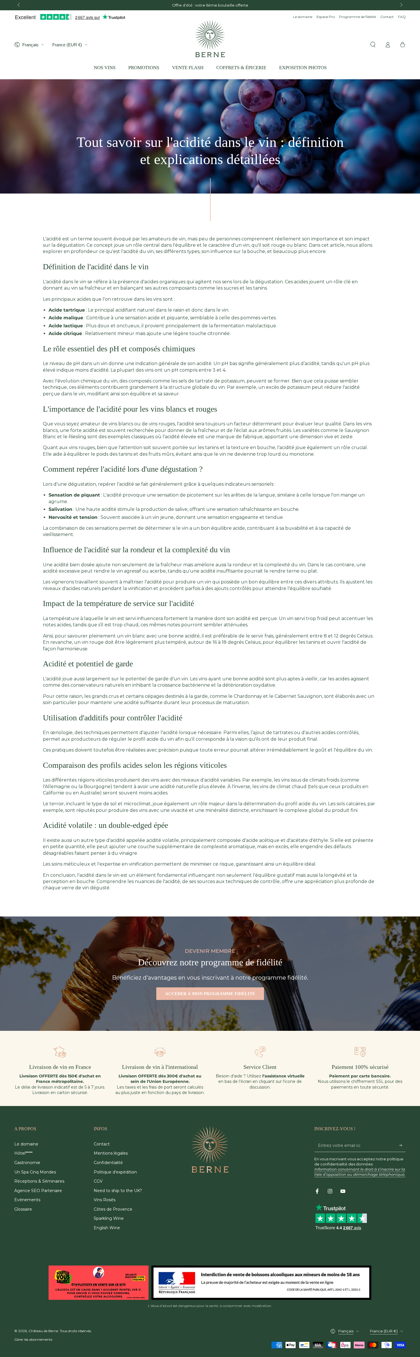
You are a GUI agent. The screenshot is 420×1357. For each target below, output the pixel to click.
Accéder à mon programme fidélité (210, 993)
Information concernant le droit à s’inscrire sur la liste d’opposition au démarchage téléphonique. (359, 1172)
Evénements (27, 1199)
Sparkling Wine (109, 1218)
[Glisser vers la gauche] (19, 5)
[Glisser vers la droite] (401, 5)
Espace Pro (326, 17)
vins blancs (121, 424)
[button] (372, 44)
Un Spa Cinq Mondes (35, 1172)
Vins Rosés (104, 1199)
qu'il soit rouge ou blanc (279, 245)
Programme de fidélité (357, 17)
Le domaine (302, 17)
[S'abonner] (402, 1145)
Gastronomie (27, 1162)
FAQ (402, 17)
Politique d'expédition (115, 1172)
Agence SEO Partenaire (38, 1190)
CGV (98, 1181)
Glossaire (23, 1209)
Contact (387, 17)
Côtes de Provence (113, 1209)
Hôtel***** (23, 1153)
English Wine (107, 1227)
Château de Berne (43, 1331)
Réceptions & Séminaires (39, 1181)
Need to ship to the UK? (118, 1190)
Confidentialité (108, 1162)
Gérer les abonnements (33, 1339)
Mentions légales (111, 1153)
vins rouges (162, 424)
